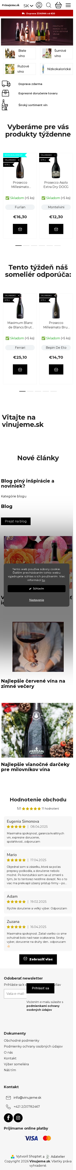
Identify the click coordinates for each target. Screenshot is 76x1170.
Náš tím (10, 1070)
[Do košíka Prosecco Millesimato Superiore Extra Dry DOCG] (20, 229)
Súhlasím (38, 588)
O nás (8, 1052)
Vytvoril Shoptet (29, 1156)
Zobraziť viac (41, 959)
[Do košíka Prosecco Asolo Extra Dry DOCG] (56, 229)
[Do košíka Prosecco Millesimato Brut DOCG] (56, 369)
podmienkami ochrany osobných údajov (43, 1008)
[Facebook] (8, 1117)
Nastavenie (36, 600)
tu (43, 580)
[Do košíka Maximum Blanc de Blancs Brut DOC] (20, 369)
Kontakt (10, 1058)
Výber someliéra (16, 1064)
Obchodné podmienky (21, 1040)
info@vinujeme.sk (27, 1097)
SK (26, 5)
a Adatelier (54, 1156)
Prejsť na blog (16, 521)
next (72, 173)
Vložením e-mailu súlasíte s (45, 1006)
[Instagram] (18, 1117)
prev (4, 173)
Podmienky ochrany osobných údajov (33, 1046)
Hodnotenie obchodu (38, 799)
